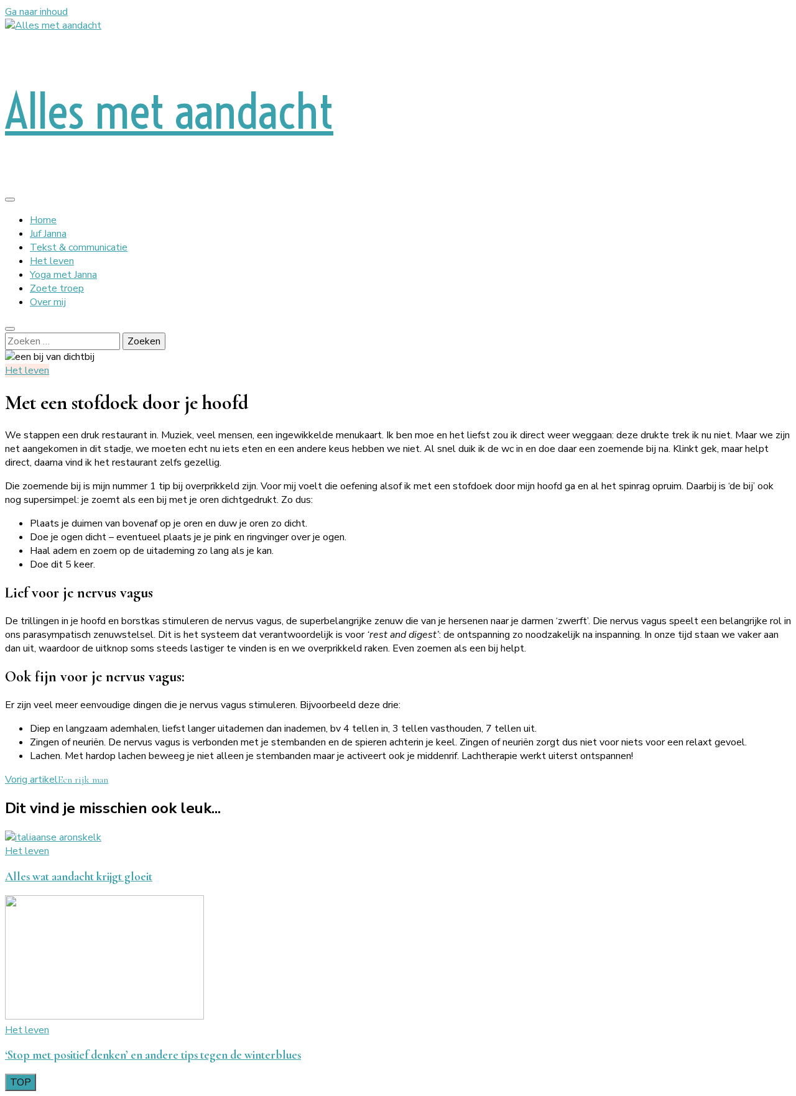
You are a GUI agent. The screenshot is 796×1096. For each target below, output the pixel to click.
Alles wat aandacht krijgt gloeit (78, 876)
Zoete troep (57, 288)
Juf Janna (48, 234)
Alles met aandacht (169, 111)
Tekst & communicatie (78, 247)
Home (43, 220)
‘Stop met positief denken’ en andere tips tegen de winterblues (153, 1055)
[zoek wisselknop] (10, 329)
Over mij (48, 302)
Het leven (52, 261)
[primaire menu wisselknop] (10, 199)
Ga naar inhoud (36, 12)
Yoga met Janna (63, 275)
